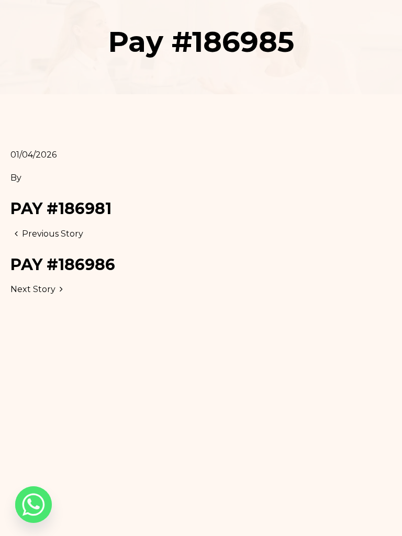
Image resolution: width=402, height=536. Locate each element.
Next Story (32, 289)
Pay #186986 (62, 264)
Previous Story (52, 234)
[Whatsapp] (33, 504)
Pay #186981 (60, 208)
